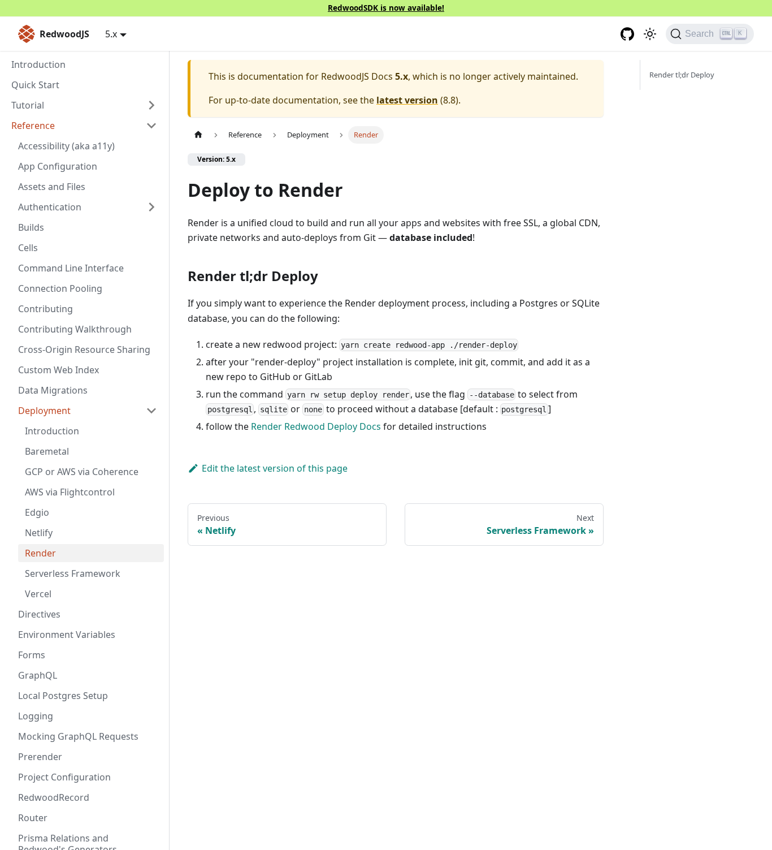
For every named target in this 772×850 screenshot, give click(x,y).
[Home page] (198, 135)
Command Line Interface (71, 268)
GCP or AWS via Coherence (81, 471)
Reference (33, 125)
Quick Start (35, 85)
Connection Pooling (60, 288)
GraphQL (37, 675)
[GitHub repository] (627, 34)
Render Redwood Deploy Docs (316, 426)
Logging (35, 716)
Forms (31, 655)
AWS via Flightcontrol (70, 492)
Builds (31, 227)
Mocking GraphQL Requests (78, 736)
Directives (39, 614)
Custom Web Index (58, 370)
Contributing (45, 309)
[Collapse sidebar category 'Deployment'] (151, 411)
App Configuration (57, 166)
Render (40, 553)
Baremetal (47, 451)
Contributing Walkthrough (75, 329)
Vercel (38, 594)
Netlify (39, 533)
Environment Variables (66, 634)
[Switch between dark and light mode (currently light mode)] (650, 34)
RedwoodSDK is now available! (386, 7)
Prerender (40, 756)
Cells (28, 247)
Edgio (37, 512)
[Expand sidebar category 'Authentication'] (151, 207)
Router (32, 818)
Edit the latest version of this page (275, 468)
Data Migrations (53, 390)
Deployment (44, 410)
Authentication (49, 207)
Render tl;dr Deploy (681, 75)
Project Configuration (64, 777)
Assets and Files (51, 186)
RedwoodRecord (53, 797)
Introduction (38, 64)
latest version (407, 100)
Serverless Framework (72, 573)
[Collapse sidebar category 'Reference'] (151, 126)
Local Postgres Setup (63, 695)
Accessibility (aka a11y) (66, 146)
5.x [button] (111, 34)
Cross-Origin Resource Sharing (84, 349)
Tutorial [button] (27, 105)
